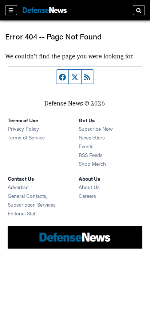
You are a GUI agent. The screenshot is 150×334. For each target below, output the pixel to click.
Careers (87, 195)
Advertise (18, 187)
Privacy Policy (23, 128)
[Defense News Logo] (44, 10)
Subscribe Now (96, 128)
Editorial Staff (22, 213)
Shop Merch (92, 163)
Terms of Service (26, 137)
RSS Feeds (91, 154)
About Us (89, 187)
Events (86, 146)
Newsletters (92, 137)
